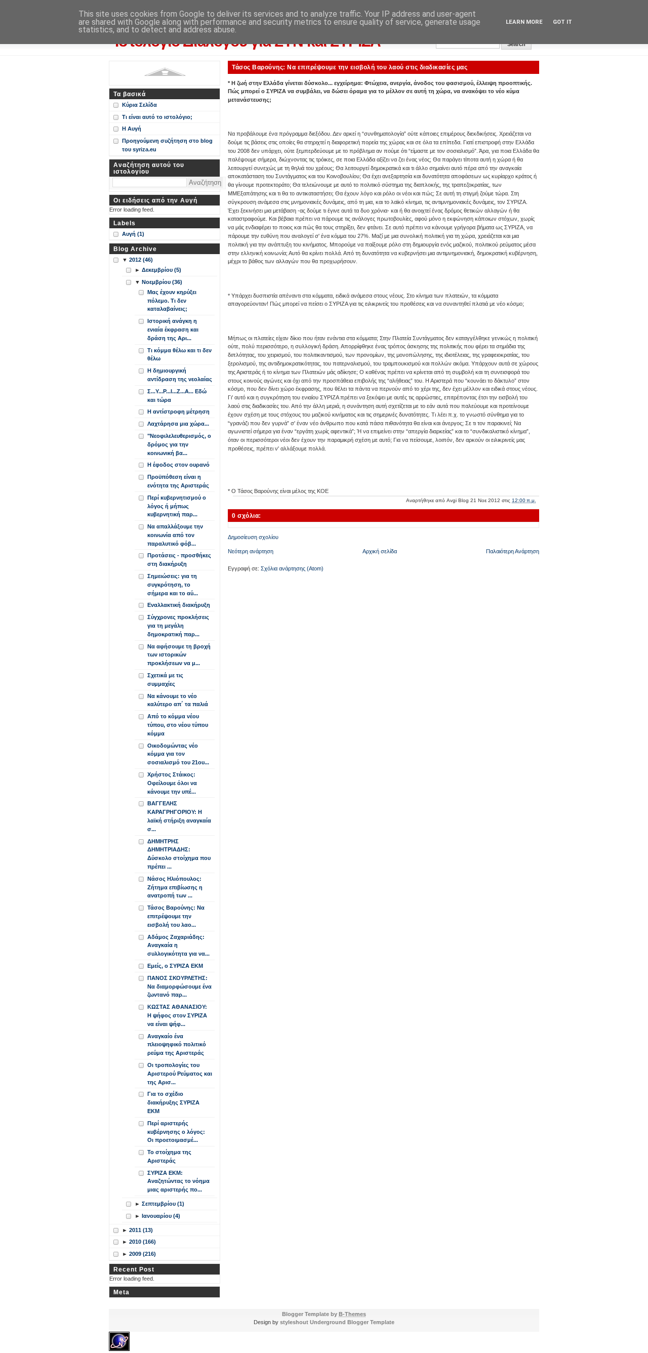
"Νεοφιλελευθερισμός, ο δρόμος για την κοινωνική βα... (179, 444)
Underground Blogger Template (352, 1322)
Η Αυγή (131, 129)
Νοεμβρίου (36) (162, 282)
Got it (562, 22)
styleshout (294, 1322)
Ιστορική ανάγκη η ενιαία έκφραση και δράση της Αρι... (172, 329)
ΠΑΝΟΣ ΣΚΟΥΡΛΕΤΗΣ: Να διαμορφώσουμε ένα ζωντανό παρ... (179, 986)
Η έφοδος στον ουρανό (178, 465)
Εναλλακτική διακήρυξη (178, 605)
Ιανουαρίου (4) (161, 1216)
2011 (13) (141, 1230)
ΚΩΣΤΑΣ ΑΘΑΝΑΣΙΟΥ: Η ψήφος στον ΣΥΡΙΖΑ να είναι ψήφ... (177, 1015)
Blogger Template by (324, 1314)
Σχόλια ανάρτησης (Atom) (292, 568)
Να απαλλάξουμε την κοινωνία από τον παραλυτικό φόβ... (175, 535)
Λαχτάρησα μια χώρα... (178, 424)
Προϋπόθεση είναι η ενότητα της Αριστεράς (178, 481)
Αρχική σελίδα (379, 551)
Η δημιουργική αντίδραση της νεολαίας (179, 374)
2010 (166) (142, 1242)
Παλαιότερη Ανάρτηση (512, 551)
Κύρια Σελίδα (139, 105)
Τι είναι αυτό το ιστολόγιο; (157, 117)
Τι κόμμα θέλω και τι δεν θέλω (179, 354)
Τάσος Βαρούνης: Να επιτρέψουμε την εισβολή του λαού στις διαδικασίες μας (349, 67)
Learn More (524, 22)
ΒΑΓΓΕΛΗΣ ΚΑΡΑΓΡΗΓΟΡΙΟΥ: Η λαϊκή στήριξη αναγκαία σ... (179, 816)
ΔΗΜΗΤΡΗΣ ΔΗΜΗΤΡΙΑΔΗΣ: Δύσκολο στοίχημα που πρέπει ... (179, 854)
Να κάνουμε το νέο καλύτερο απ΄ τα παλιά (177, 700)
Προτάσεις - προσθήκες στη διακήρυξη (179, 559)
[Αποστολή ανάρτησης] (538, 500)
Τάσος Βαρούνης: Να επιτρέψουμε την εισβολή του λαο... (176, 916)
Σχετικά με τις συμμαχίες (165, 679)
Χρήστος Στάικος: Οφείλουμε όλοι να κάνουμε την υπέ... (172, 783)
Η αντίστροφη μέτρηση (178, 411)
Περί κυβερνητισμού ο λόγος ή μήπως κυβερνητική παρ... (176, 506)
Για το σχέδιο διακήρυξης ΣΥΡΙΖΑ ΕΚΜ (173, 1102)
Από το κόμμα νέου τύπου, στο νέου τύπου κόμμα (177, 724)
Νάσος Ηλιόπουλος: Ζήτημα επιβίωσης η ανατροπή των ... (174, 887)
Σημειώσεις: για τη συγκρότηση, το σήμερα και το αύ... (172, 584)
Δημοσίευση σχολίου (253, 537)
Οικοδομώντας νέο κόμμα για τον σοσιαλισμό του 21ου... (178, 754)
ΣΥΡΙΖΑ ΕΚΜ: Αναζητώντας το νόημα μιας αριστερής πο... (178, 1181)
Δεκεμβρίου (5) (161, 270)
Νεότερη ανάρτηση (250, 551)
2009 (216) (142, 1254)
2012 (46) (141, 260)
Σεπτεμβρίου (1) (163, 1204)
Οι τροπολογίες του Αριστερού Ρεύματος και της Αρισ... (179, 1073)
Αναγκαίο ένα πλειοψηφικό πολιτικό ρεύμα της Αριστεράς (176, 1044)
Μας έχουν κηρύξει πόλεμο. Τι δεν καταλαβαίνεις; (171, 300)
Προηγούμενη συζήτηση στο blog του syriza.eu (167, 145)
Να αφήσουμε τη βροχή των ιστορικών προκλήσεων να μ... (179, 655)
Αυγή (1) (133, 234)
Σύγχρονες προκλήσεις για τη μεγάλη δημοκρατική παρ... (178, 625)
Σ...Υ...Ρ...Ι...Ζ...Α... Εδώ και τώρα (177, 395)
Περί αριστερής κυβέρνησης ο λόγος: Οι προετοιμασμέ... (176, 1131)
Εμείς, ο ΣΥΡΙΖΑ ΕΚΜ (175, 966)
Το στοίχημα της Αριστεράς (169, 1156)
